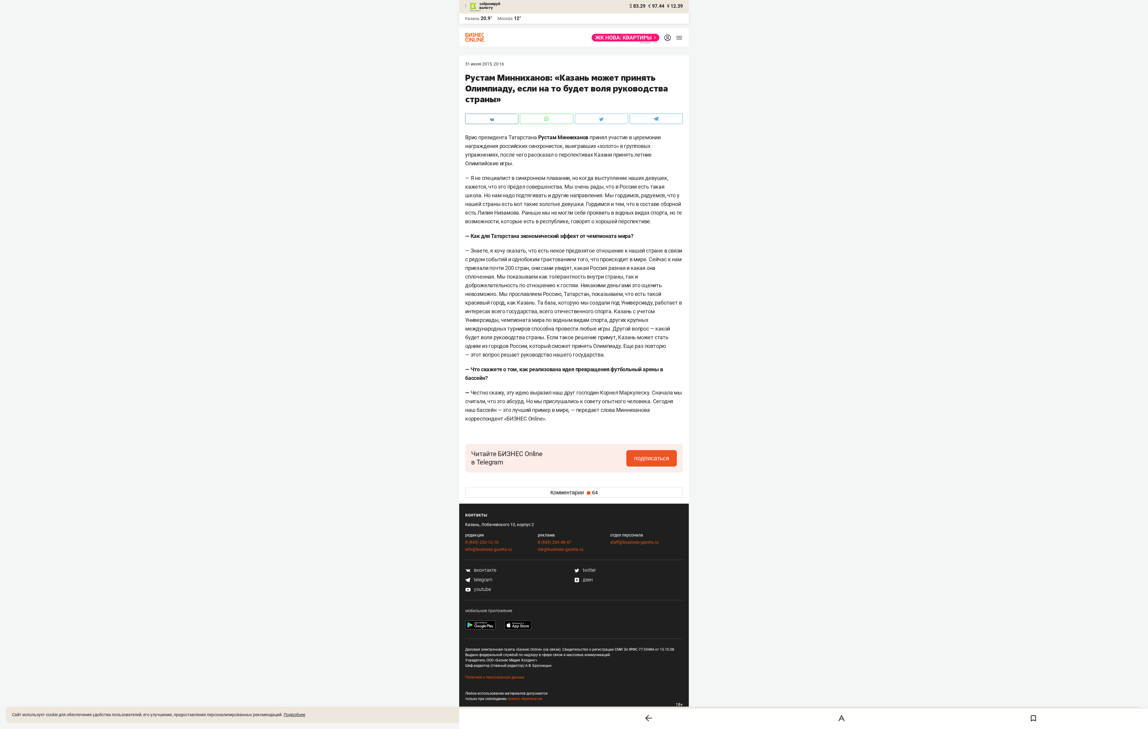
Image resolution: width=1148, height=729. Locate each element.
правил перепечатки (524, 699)
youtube (482, 589)
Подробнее (294, 714)
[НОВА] (624, 38)
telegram (482, 580)
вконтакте (484, 570)
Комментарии (574, 493)
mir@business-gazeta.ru (560, 549)
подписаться (651, 458)
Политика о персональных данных (494, 677)
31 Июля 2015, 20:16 (484, 64)
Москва (505, 18)
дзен (587, 580)
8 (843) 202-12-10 (482, 542)
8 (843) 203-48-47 (554, 542)
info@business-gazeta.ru (488, 549)
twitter (588, 570)
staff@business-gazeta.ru (634, 542)
